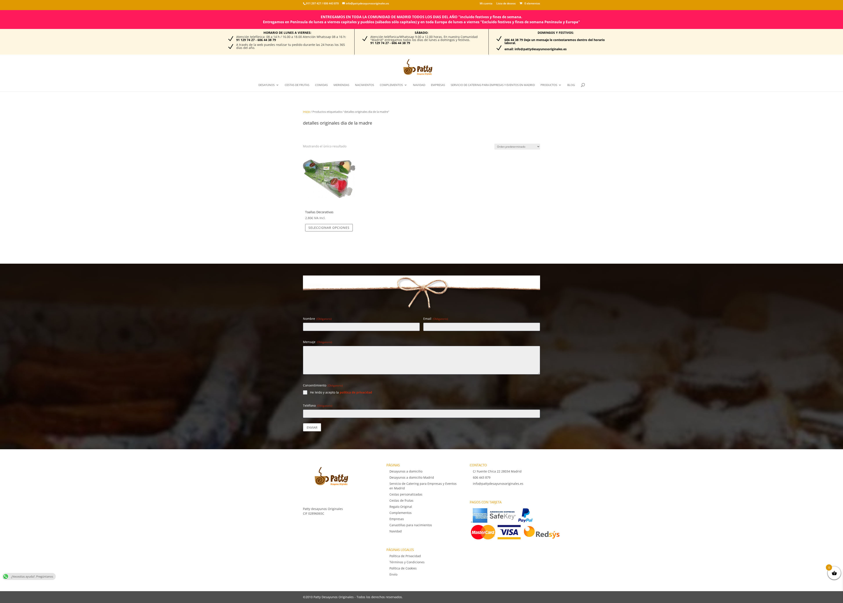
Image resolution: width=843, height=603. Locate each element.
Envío (393, 574)
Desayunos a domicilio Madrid (411, 477)
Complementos (391, 85)
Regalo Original (400, 507)
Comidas (321, 85)
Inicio (306, 112)
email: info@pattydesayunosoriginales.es (535, 49)
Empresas (438, 85)
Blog (571, 85)
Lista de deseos (506, 3)
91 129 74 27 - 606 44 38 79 (256, 40)
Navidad (419, 85)
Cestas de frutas (297, 85)
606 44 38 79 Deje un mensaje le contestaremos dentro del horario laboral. (554, 41)
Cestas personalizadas (405, 494)
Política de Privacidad (405, 556)
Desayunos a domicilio (405, 471)
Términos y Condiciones (407, 562)
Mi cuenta (486, 3)
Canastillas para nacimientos (410, 525)
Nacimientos (364, 85)
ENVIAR (312, 427)
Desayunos (266, 85)
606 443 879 (331, 3)
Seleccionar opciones (328, 227)
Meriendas (341, 85)
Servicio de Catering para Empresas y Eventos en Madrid (493, 85)
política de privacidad (356, 392)
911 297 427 (313, 3)
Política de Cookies (403, 568)
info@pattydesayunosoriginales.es (498, 483)
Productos (548, 85)
